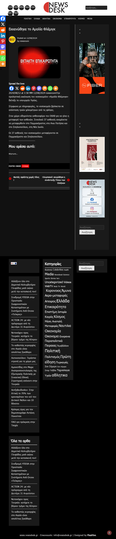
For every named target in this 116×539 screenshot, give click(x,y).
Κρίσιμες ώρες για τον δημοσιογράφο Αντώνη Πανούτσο (22, 413)
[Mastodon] (39, 88)
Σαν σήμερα (61, 366)
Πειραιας (50, 345)
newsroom (24, 41)
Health (66, 270)
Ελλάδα (15, 7)
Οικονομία (27, 7)
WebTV (49, 286)
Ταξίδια (53, 370)
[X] (17, 88)
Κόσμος (10, 13)
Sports (47, 278)
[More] (55, 88)
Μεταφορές (51, 325)
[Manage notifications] (109, 532)
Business (48, 269)
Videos (67, 282)
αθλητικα (21, 7)
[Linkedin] (28, 88)
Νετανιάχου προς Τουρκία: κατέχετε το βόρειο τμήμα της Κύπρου (24, 336)
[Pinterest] (33, 88)
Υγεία (48, 375)
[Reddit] (22, 88)
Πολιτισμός (52, 356)
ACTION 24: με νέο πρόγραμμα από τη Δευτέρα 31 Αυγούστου (23, 323)
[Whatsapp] (50, 88)
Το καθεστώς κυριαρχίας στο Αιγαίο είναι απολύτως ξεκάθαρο (23, 349)
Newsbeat (58, 274)
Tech (57, 278)
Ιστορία (62, 311)
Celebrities (58, 269)
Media (15, 13)
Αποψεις (50, 301)
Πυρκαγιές (62, 362)
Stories (53, 278)
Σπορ (47, 370)
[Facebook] (11, 88)
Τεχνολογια (63, 370)
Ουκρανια (64, 336)
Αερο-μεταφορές (56, 295)
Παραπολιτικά (54, 340)
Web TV (57, 286)
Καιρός (49, 316)
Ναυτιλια (65, 325)
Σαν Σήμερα (51, 366)
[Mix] (44, 88)
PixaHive (91, 535)
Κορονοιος (53, 290)
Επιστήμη (51, 311)
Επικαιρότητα (32, 7)
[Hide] (1, 69)
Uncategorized (54, 282)
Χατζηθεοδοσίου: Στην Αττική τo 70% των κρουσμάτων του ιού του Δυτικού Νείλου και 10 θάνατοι (23, 396)
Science (66, 274)
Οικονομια (52, 336)
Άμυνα (66, 290)
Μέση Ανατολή (53, 321)
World (63, 286)
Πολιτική (10, 7)
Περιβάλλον (63, 345)
